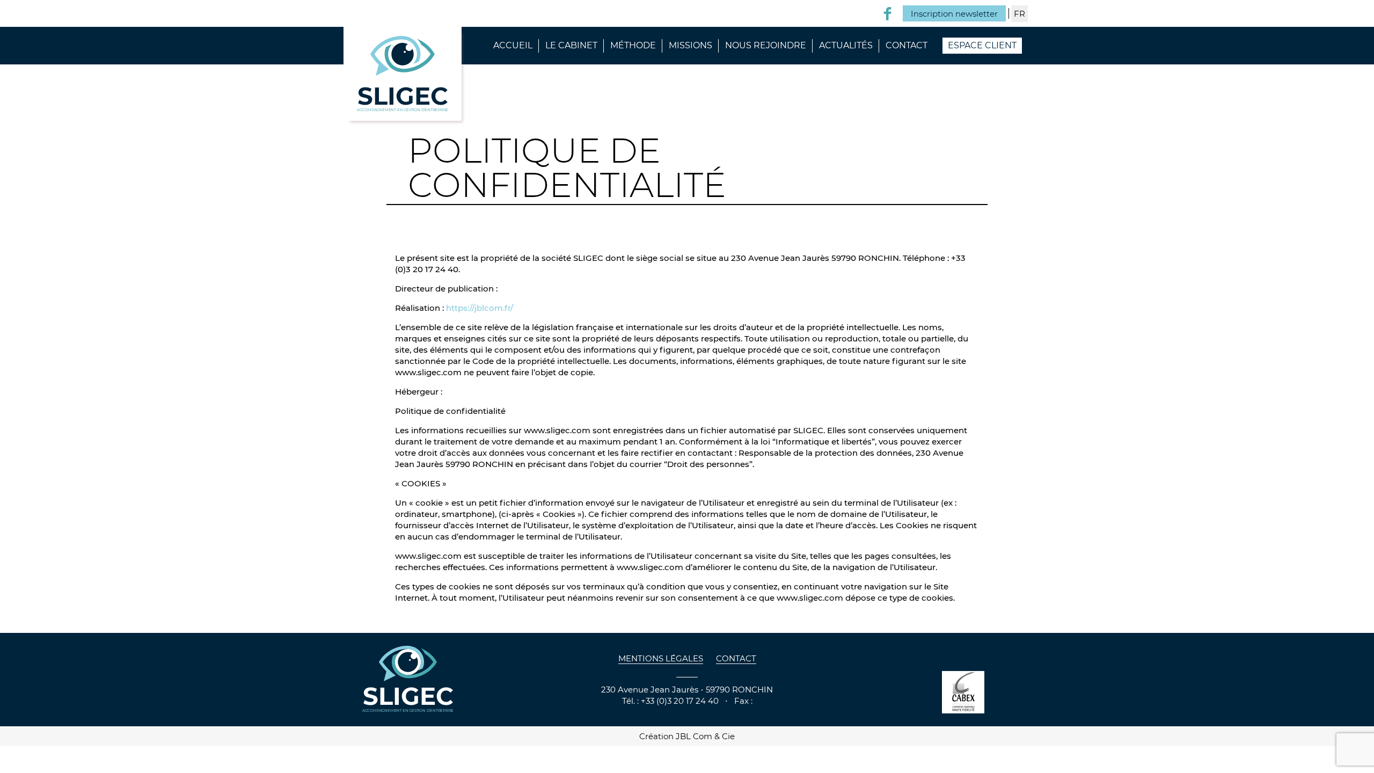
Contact (906, 45)
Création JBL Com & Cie (687, 736)
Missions (690, 45)
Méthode (633, 45)
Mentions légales (660, 658)
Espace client (982, 45)
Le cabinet (571, 45)
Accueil (512, 45)
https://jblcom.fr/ (479, 308)
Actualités (846, 45)
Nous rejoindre (765, 45)
